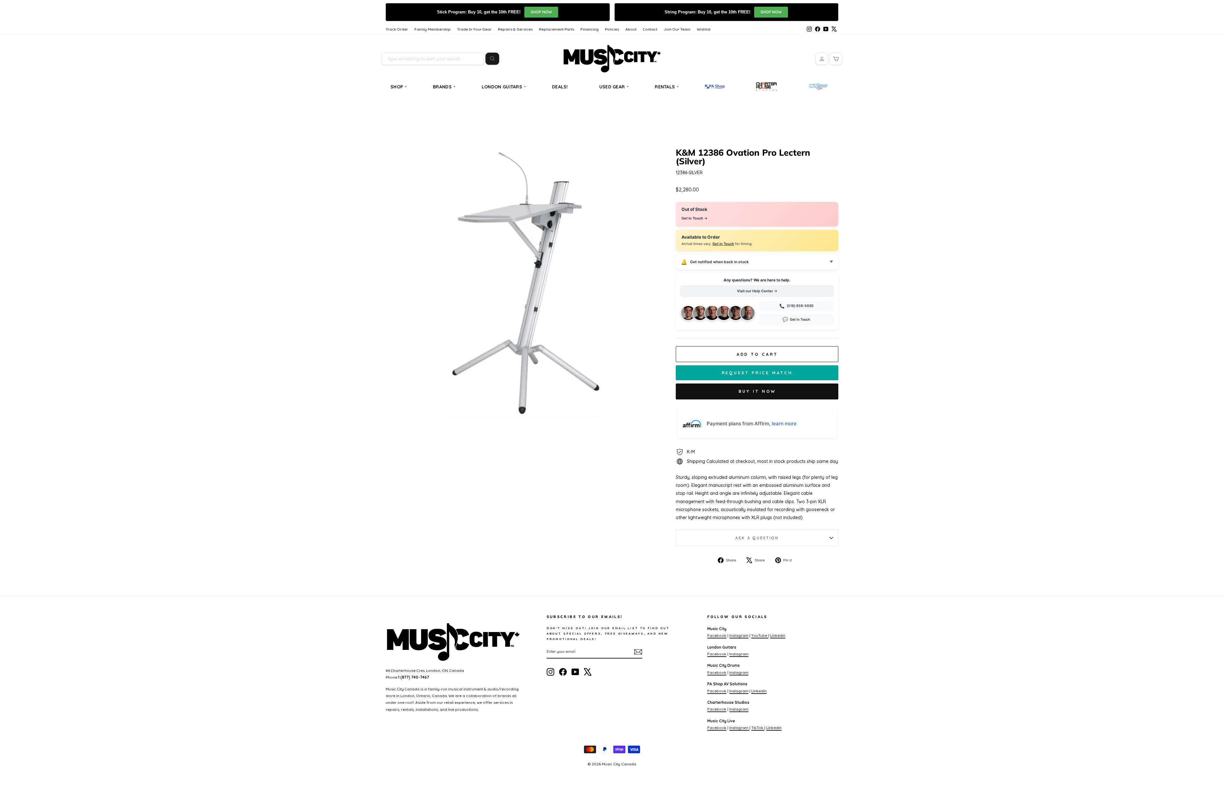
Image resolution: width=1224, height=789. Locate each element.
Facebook (716, 635)
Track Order (397, 29)
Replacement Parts (556, 29)
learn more (784, 424)
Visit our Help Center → (757, 291)
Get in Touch (723, 244)
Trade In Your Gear (474, 29)
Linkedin (777, 635)
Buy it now (757, 391)
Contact (650, 29)
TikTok (757, 727)
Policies (612, 29)
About (631, 29)
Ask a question (757, 538)
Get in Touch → (694, 218)
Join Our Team (677, 29)
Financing (589, 29)
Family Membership (432, 29)
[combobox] (433, 58)
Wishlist (703, 29)
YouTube (759, 635)
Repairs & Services (515, 29)
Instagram (738, 635)
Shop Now (541, 12)
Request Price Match (757, 372)
